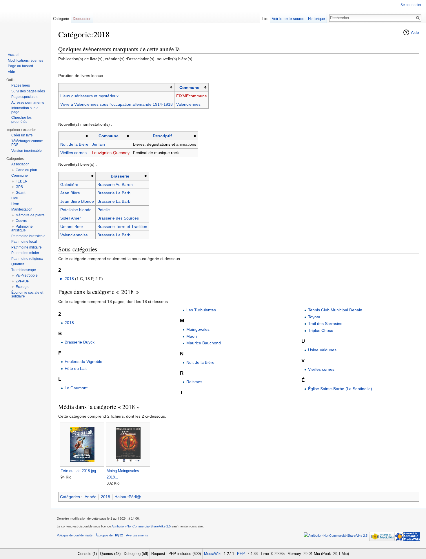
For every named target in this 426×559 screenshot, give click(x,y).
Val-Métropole (27, 275)
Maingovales (198, 329)
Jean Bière (70, 193)
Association (20, 164)
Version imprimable (26, 151)
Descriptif (162, 136)
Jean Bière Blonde (77, 201)
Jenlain (98, 144)
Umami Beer (71, 226)
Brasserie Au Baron (115, 184)
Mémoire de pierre (30, 215)
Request (158, 553)
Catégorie (61, 19)
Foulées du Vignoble (83, 361)
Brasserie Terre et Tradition (122, 226)
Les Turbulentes (201, 310)
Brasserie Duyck (79, 342)
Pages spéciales (24, 97)
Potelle (103, 209)
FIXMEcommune (191, 96)
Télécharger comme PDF (27, 143)
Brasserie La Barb (113, 193)
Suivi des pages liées (28, 91)
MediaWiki (212, 553)
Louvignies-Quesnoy (111, 152)
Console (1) (87, 553)
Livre (15, 204)
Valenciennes (188, 104)
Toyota (314, 317)
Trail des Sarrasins (325, 323)
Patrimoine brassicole (28, 236)
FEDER (22, 181)
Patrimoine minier (25, 253)
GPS (19, 187)
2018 (69, 278)
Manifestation (21, 209)
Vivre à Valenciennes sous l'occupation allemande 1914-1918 (116, 104)
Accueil (13, 55)
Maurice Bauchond (203, 343)
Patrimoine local (24, 242)
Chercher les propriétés (21, 120)
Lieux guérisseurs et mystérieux (89, 96)
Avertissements (137, 535)
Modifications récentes (25, 61)
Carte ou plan (26, 170)
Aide (415, 32)
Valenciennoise (74, 235)
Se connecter (410, 5)
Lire (265, 19)
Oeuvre (21, 221)
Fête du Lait (76, 368)
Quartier (17, 264)
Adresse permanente (27, 103)
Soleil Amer (70, 218)
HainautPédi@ (127, 496)
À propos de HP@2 (109, 535)
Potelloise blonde (76, 209)
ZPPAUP (22, 281)
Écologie (23, 287)
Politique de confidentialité (74, 535)
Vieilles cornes (73, 152)
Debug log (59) (136, 553)
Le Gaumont (76, 388)
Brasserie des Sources (118, 218)
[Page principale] (25, 23)
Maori (191, 336)
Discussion (82, 19)
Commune (189, 87)
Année (91, 496)
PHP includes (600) (184, 553)
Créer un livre (22, 135)
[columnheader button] (116, 87)
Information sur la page (25, 110)
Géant (20, 193)
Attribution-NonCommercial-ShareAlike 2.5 (141, 526)
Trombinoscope (23, 270)
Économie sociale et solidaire (27, 295)
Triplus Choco (320, 330)
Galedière (69, 184)
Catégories (70, 496)
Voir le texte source (288, 19)
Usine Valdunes (322, 350)
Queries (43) (110, 553)
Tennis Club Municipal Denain (335, 310)
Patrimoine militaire (26, 247)
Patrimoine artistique (22, 228)
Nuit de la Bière (74, 144)
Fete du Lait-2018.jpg (78, 471)
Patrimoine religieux (27, 259)
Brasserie (120, 176)
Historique (316, 19)
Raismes (194, 381)
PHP (241, 553)
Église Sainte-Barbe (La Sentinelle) (340, 388)
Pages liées (20, 85)
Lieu (14, 198)
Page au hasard (20, 66)
